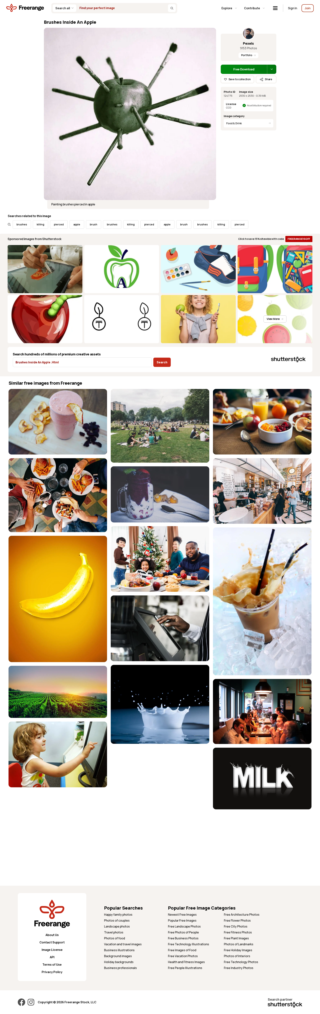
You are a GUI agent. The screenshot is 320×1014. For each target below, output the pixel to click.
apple (42, 224)
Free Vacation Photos (183, 956)
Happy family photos (118, 915)
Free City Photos (235, 926)
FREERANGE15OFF (299, 239)
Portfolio (246, 55)
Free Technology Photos (241, 962)
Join (308, 8)
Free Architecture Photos (241, 915)
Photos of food (114, 938)
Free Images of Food (182, 950)
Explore (226, 8)
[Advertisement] (262, 839)
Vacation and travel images (123, 944)
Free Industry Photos (238, 968)
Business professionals (120, 968)
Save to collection (240, 79)
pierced (24, 224)
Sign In (292, 8)
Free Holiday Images (238, 950)
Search (162, 362)
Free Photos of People (183, 932)
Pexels (248, 43)
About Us (52, 935)
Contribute (252, 8)
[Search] (172, 8)
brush (59, 224)
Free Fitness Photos (238, 932)
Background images (118, 956)
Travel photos (113, 932)
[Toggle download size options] (271, 69)
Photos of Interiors (237, 956)
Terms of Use (52, 965)
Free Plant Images (236, 938)
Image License (52, 950)
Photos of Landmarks (238, 944)
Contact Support (52, 942)
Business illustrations (119, 950)
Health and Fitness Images (186, 962)
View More (273, 319)
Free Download (243, 69)
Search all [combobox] (62, 8)
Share (268, 79)
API (52, 957)
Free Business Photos (183, 938)
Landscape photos (117, 926)
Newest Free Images (182, 915)
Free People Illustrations (185, 968)
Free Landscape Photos (184, 926)
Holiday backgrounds (119, 962)
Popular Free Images (182, 920)
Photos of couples (117, 920)
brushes (77, 224)
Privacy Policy (52, 972)
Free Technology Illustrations (188, 944)
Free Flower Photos (237, 920)
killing (96, 224)
